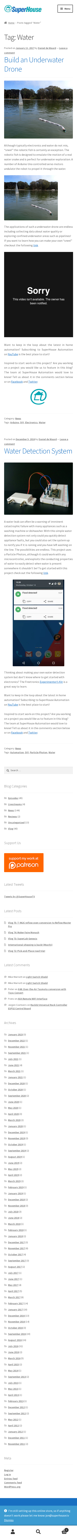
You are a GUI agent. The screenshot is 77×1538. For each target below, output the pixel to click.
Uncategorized (16, 822)
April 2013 (13, 1395)
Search (38, 1532)
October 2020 (15, 1089)
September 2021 (17, 1053)
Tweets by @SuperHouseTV (19, 896)
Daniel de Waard (47, 48)
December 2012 (16, 1407)
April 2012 (13, 1425)
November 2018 (16, 1205)
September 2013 (17, 1376)
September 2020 (17, 1095)
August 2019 (15, 1156)
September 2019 (17, 1150)
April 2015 (13, 1364)
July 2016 (13, 1346)
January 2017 (15, 1309)
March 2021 (14, 1071)
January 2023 (15, 1034)
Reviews (12, 816)
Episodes (13, 798)
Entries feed (11, 1478)
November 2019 (16, 1138)
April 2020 (13, 1114)
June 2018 (13, 1217)
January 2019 (15, 1193)
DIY (22, 422)
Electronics (31, 422)
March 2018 (14, 1224)
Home (11, 22)
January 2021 (15, 1077)
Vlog (10, 828)
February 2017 (15, 1303)
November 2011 (16, 1444)
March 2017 (14, 1297)
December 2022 (16, 1040)
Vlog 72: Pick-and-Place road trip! (26, 950)
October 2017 (15, 1254)
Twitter (32, 381)
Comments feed (13, 1482)
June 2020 (13, 1101)
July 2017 (13, 1273)
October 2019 (15, 1144)
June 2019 (13, 1163)
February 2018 (15, 1230)
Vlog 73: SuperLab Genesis (22, 938)
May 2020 (13, 1107)
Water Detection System (38, 450)
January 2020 (15, 1126)
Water (42, 422)
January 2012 (15, 1431)
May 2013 (13, 1388)
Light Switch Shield (37, 976)
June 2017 (13, 1279)
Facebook (17, 381)
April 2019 (13, 1175)
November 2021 (16, 1046)
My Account (13, 1532)
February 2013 (15, 1401)
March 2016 (14, 1358)
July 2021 (13, 1059)
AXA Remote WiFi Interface (32, 998)
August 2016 (15, 1340)
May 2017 (13, 1285)
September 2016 (17, 1334)
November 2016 (16, 1321)
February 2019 (15, 1187)
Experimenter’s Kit (51, 682)
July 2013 (13, 1382)
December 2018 (16, 1199)
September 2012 (17, 1413)
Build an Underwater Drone (34, 64)
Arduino (14, 422)
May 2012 (13, 1419)
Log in (7, 1474)
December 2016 (16, 1315)
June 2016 (13, 1352)
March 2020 (14, 1120)
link (35, 245)
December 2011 (16, 1437)
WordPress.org (12, 1486)
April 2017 (13, 1291)
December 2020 (16, 1083)
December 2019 (16, 1132)
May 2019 (13, 1169)
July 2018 (13, 1211)
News (18, 418)
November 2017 (16, 1248)
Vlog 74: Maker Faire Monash (23, 932)
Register (8, 1470)
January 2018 (15, 1236)
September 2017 (17, 1260)
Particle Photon (38, 752)
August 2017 (15, 1266)
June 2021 (13, 1065)
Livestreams (15, 804)
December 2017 (16, 1242)
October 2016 (15, 1327)
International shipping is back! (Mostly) (30, 944)
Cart (59, 1528)
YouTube (13, 354)
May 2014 (13, 1370)
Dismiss (9, 1520)
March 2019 (14, 1181)
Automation (17, 752)
